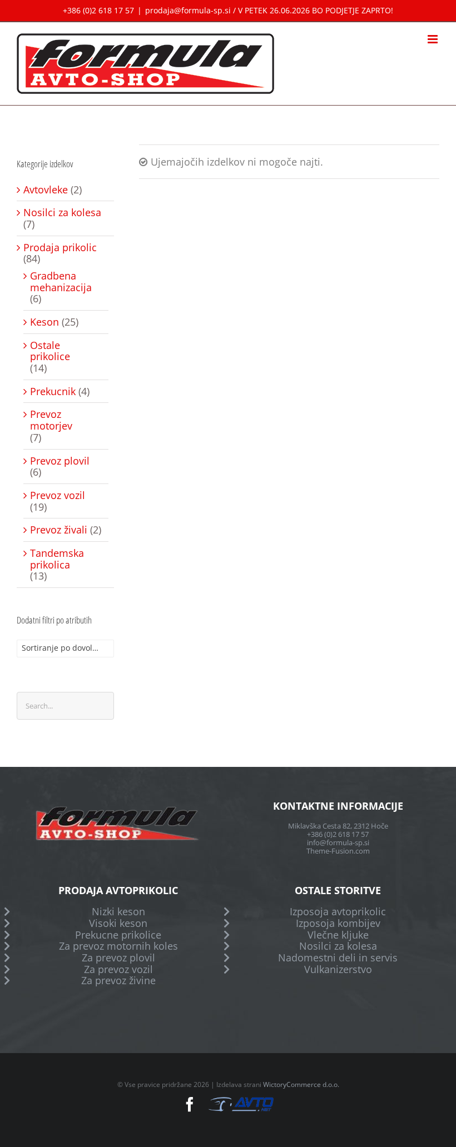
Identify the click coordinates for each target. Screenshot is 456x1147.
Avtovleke (45, 190)
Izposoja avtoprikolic (338, 911)
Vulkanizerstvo (338, 969)
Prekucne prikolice (118, 935)
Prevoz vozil (57, 495)
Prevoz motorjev (51, 419)
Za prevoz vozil (118, 969)
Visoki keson (118, 923)
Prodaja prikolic (60, 247)
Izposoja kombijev (338, 923)
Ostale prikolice (50, 351)
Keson (44, 322)
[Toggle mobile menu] (433, 39)
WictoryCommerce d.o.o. (301, 1084)
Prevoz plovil (60, 461)
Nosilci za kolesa (62, 212)
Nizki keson (118, 911)
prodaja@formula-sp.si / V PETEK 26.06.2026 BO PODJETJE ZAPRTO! (269, 10)
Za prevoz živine (118, 980)
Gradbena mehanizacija (61, 281)
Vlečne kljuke (338, 935)
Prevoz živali (58, 530)
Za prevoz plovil (118, 958)
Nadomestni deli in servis (338, 958)
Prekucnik (53, 391)
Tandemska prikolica (57, 558)
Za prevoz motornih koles (118, 946)
